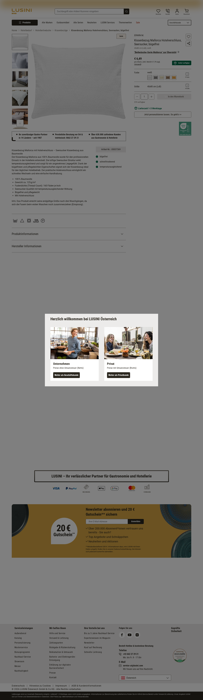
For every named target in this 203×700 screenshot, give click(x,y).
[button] (74, 354)
